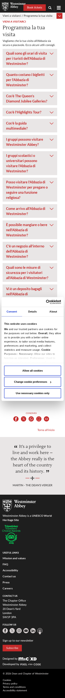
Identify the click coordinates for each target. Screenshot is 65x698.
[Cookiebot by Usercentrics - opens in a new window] (46, 302)
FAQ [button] (5, 564)
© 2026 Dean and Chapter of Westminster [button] (26, 674)
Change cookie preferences (30, 381)
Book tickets (34, 7)
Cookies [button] (7, 680)
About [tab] (53, 311)
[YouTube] (26, 630)
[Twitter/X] (12, 630)
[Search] (51, 8)
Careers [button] (8, 588)
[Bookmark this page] (38, 418)
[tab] (29, 58)
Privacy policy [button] (10, 684)
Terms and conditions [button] (14, 687)
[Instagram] (19, 630)
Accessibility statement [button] (15, 690)
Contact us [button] (9, 576)
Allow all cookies (32, 370)
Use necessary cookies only (32, 393)
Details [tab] (32, 311)
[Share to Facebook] (16, 418)
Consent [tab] (12, 311)
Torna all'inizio (46, 430)
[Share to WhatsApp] (31, 418)
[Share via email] (46, 418)
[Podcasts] (39, 631)
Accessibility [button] (10, 570)
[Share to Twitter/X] (23, 418)
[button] (29, 51)
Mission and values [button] (14, 558)
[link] (27, 658)
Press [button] (6, 582)
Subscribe (12, 648)
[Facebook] (5, 630)
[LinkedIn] (33, 630)
